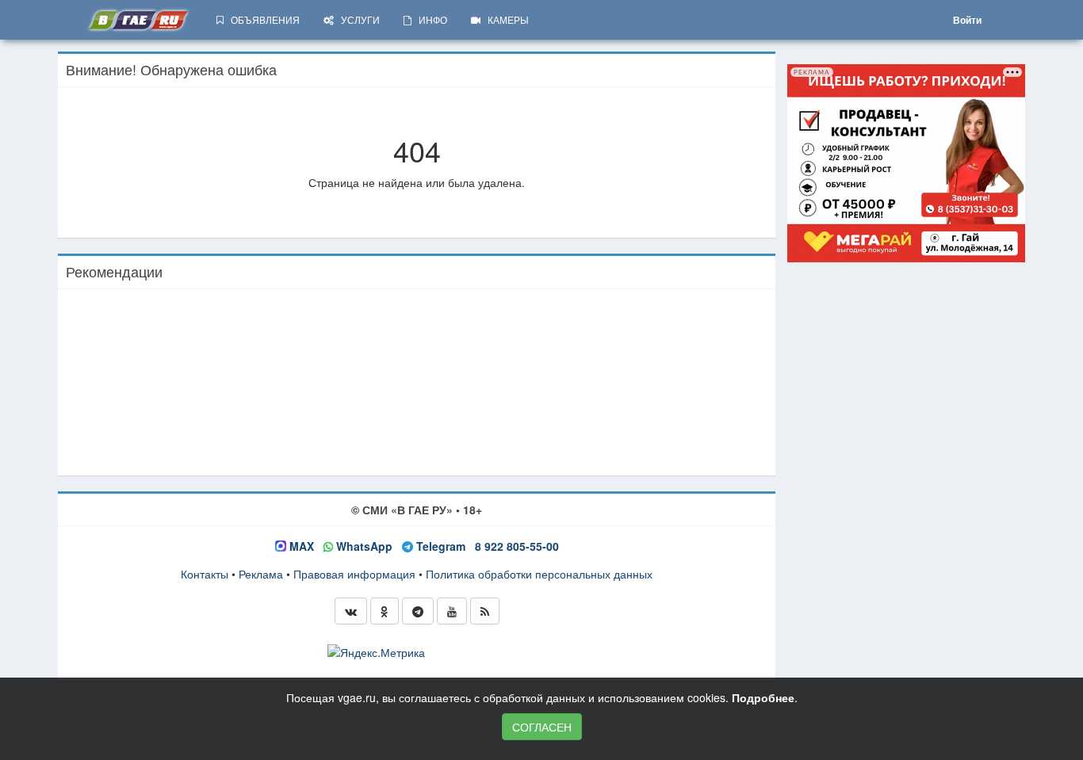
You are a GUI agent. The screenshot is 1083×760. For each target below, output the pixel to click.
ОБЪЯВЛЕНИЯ (262, 19)
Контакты (204, 574)
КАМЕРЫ (504, 19)
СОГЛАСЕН (542, 727)
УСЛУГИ (357, 19)
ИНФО (429, 19)
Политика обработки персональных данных (539, 574)
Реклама (261, 574)
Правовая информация (354, 574)
